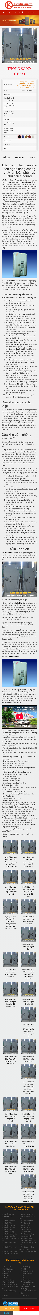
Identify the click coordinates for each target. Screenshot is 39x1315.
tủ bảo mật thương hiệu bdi (15, 493)
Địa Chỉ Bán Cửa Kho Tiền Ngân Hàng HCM (28, 1058)
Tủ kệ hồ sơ (25, 1295)
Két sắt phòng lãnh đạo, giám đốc (27, 1248)
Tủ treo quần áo (26, 1273)
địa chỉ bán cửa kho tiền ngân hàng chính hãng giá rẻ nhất (10, 972)
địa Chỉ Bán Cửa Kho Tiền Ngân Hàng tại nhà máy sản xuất (10, 1002)
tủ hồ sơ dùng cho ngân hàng (16, 537)
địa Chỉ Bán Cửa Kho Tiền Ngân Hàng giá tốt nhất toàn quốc (28, 920)
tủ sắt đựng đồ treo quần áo (15, 506)
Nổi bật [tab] (6, 157)
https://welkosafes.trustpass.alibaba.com (17, 772)
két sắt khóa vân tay (13, 371)
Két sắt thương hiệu (10, 1234)
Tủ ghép (6, 1275)
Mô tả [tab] (32, 157)
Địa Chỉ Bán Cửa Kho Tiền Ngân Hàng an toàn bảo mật (11, 1117)
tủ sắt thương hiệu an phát (15, 526)
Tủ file (5, 1278)
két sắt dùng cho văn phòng (15, 314)
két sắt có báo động (13, 395)
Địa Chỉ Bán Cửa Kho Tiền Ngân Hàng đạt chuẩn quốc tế (28, 1117)
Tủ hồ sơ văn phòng (27, 1282)
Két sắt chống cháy (27, 1234)
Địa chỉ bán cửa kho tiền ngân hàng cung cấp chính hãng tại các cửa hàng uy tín (28, 1030)
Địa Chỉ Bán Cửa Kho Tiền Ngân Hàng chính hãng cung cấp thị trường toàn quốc (11, 862)
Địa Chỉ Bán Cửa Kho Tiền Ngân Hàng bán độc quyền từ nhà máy (28, 891)
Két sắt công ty (26, 1229)
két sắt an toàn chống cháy (15, 344)
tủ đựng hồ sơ (10, 309)
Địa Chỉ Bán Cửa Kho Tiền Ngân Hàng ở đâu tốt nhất (11, 1170)
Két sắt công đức (26, 1236)
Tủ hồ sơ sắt (7, 1271)
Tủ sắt (23, 1278)
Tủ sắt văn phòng (9, 1269)
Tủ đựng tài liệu (8, 1280)
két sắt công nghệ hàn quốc (15, 323)
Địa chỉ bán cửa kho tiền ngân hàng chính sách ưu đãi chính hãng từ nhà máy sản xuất (28, 1088)
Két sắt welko (25, 1225)
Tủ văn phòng (25, 1284)
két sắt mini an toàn (12, 340)
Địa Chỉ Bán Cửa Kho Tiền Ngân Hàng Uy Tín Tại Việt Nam (11, 1060)
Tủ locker (24, 1275)
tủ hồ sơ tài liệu (12, 476)
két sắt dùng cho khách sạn (15, 301)
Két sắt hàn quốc (9, 1227)
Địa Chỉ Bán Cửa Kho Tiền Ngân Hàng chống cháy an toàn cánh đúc (28, 974)
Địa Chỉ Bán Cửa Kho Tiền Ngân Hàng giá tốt (28, 1168)
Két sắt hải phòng (27, 1214)
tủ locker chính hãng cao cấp (16, 500)
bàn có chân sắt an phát (14, 541)
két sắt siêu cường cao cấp (15, 366)
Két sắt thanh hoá (27, 1221)
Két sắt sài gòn (8, 1214)
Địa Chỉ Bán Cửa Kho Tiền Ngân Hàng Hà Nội (28, 1001)
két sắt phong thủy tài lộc (14, 390)
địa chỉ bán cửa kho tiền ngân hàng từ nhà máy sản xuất (11, 890)
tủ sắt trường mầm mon (14, 511)
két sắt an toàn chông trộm (15, 384)
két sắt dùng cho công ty (14, 379)
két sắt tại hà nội (11, 336)
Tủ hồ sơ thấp (25, 1267)
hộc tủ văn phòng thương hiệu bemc (18, 530)
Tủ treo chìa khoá (27, 1271)
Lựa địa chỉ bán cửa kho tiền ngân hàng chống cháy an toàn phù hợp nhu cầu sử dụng (10, 923)
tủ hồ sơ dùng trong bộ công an (17, 487)
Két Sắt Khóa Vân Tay (28, 1240)
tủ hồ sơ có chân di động (14, 517)
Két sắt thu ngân (9, 1236)
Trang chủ (10, 1308)
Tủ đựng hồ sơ (26, 1280)
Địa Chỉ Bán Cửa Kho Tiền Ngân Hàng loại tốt (11, 1143)
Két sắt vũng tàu (9, 1221)
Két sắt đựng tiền (9, 1225)
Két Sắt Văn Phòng (9, 1242)
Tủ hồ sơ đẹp (7, 1267)
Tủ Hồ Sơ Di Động (9, 1291)
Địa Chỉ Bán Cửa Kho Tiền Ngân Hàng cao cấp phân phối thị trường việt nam (28, 1196)
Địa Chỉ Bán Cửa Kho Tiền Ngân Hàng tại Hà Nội (28, 1143)
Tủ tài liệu (24, 1269)
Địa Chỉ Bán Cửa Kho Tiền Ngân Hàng (28, 946)
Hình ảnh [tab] (19, 157)
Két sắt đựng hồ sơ (9, 1247)
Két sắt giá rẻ (25, 1227)
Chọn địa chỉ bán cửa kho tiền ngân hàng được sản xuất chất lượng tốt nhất (28, 862)
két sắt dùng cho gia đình (14, 318)
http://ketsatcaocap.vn (16, 765)
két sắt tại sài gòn (12, 331)
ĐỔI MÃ (7, 13)
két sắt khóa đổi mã (12, 375)
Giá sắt (5, 1273)
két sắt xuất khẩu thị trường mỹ (16, 353)
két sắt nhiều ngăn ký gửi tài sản (17, 360)
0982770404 (29, 1308)
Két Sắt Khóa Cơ (26, 1238)
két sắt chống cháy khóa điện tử (17, 349)
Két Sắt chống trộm (10, 1251)
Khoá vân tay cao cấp (28, 1251)
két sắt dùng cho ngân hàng (15, 305)
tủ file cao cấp (10, 522)
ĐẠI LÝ (31, 13)
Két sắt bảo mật (8, 1232)
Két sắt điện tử (8, 1223)
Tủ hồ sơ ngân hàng (10, 1284)
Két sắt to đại (7, 1229)
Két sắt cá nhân (26, 1232)
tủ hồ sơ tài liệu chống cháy (16, 480)
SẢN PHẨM (20, 13)
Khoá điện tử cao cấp (10, 1253)
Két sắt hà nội (25, 1223)
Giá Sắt (6, 1295)
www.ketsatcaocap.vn (9, 700)
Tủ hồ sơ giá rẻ (8, 1282)
